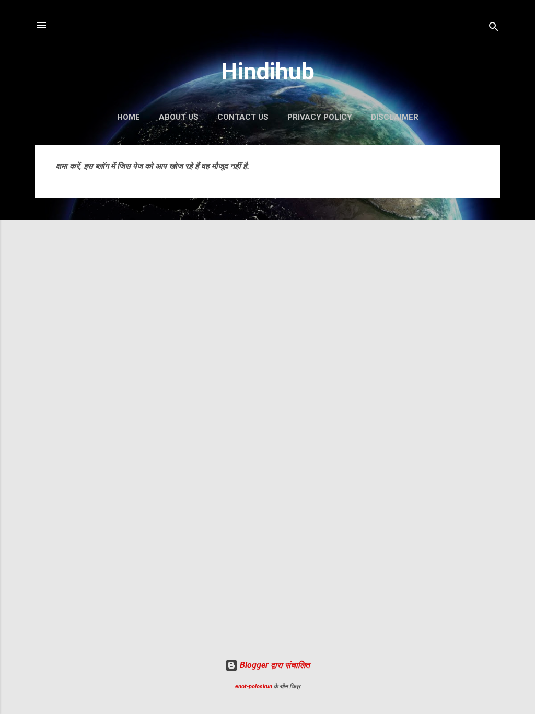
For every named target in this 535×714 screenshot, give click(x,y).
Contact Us (243, 117)
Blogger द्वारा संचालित (274, 665)
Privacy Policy (319, 117)
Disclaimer (394, 117)
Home (128, 117)
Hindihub (268, 71)
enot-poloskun (253, 686)
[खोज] (493, 28)
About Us (179, 117)
